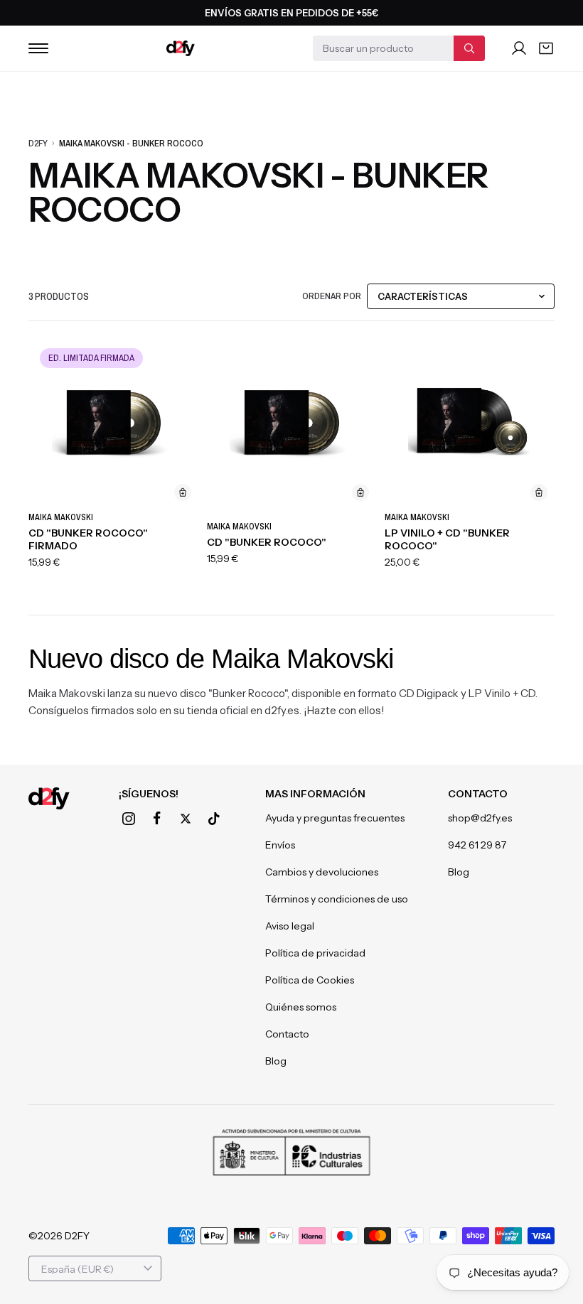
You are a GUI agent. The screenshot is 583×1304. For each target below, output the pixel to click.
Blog (276, 1061)
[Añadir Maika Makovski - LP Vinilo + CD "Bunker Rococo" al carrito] (538, 492)
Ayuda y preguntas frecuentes (335, 818)
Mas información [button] (315, 793)
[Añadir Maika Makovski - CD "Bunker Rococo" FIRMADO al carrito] (182, 492)
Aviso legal (289, 926)
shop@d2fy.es (480, 818)
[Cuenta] (519, 48)
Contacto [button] (478, 793)
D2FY (38, 143)
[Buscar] (469, 48)
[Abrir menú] (38, 48)
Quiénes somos (300, 1007)
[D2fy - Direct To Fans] (180, 48)
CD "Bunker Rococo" (266, 542)
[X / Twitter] (186, 819)
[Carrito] (546, 48)
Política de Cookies (309, 980)
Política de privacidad (315, 953)
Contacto (287, 1034)
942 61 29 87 (477, 845)
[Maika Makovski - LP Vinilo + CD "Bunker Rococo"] (470, 423)
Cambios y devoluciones (321, 872)
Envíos (280, 845)
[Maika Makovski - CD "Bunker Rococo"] (292, 423)
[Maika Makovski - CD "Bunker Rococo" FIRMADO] (113, 423)
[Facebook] (157, 819)
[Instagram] (129, 819)
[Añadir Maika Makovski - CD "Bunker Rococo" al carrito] (360, 492)
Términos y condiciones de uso (336, 899)
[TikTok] (214, 819)
